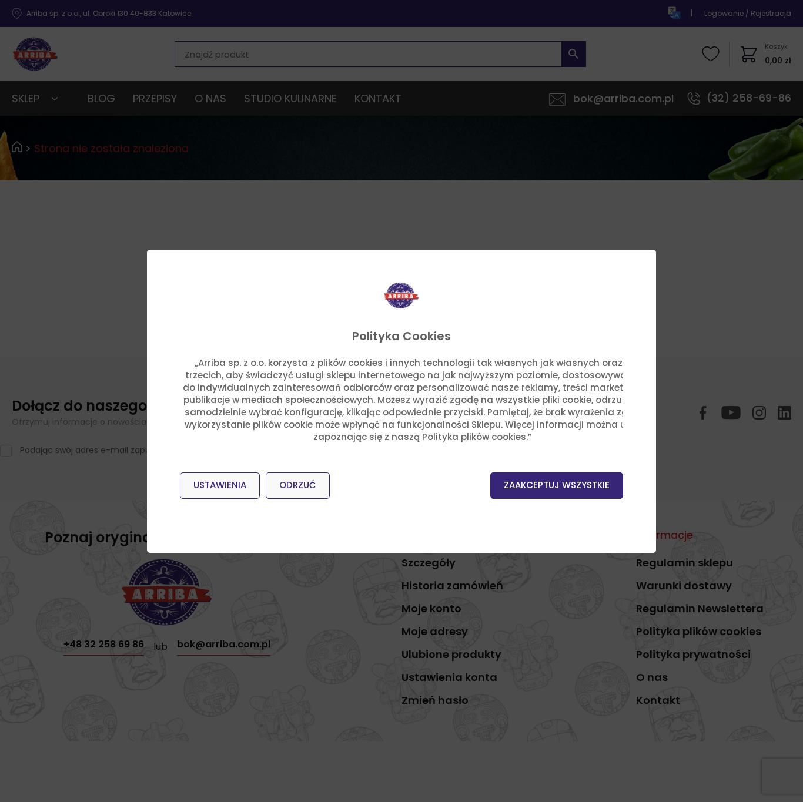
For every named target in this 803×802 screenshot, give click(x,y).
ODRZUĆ (297, 485)
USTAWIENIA (219, 485)
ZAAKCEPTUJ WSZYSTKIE (557, 485)
